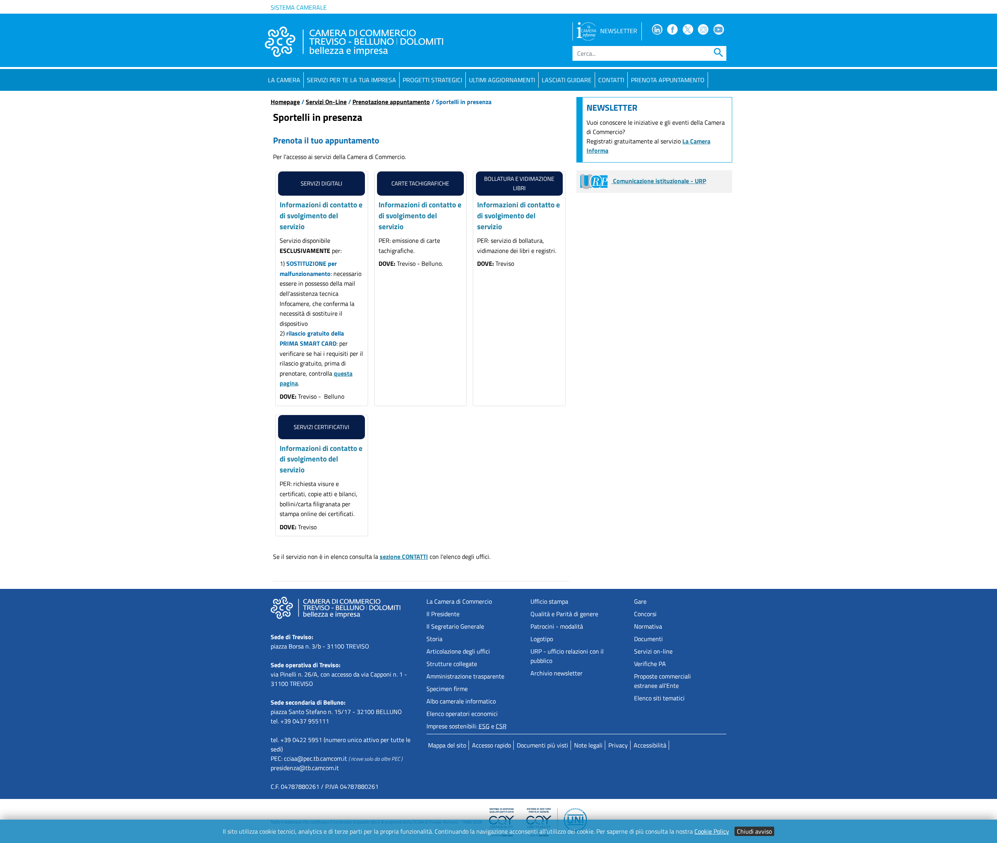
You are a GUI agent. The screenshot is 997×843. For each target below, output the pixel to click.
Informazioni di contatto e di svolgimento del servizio (321, 215)
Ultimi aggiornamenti (502, 80)
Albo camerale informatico (461, 701)
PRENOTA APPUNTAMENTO (668, 80)
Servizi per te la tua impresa (351, 80)
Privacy (618, 745)
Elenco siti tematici (659, 698)
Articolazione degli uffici (458, 651)
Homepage (285, 101)
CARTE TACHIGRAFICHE (420, 183)
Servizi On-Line (326, 101)
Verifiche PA (650, 663)
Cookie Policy (711, 831)
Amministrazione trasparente (465, 676)
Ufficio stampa (549, 601)
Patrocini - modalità (556, 626)
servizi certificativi (321, 426)
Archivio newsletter (556, 673)
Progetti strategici (432, 80)
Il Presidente (443, 614)
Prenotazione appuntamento (391, 101)
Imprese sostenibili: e (466, 726)
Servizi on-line (653, 651)
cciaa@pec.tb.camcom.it (315, 758)
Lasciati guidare (567, 80)
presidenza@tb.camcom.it (305, 767)
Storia (434, 638)
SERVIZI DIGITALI (321, 183)
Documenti (648, 638)
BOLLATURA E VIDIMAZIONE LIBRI (519, 183)
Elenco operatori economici (462, 713)
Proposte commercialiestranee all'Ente (662, 681)
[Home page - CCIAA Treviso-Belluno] (354, 42)
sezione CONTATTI (404, 556)
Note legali (588, 745)
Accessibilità (650, 745)
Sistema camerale (299, 7)
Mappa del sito (447, 745)
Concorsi (645, 614)
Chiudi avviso (754, 831)
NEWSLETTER (618, 30)
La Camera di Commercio (459, 601)
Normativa (648, 626)
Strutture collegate (451, 663)
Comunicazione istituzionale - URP (658, 181)
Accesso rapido (491, 745)
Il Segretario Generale (455, 626)
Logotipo (541, 638)
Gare (640, 601)
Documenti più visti (542, 745)
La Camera (284, 80)
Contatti (611, 80)
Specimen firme (447, 688)
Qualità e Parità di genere (564, 614)
